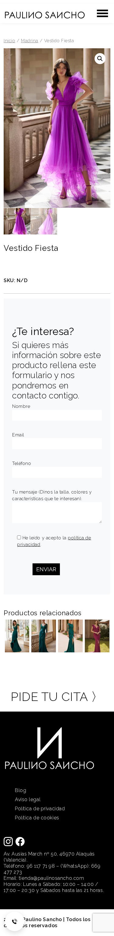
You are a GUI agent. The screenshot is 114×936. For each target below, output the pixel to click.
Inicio (9, 40)
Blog (20, 790)
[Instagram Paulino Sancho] (8, 841)
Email (18, 435)
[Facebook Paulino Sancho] (20, 841)
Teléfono (21, 463)
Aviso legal (27, 799)
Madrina (29, 40)
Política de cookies (37, 818)
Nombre (21, 406)
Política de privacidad (40, 808)
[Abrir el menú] (102, 13)
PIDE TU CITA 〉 (57, 697)
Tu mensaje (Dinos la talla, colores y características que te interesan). (52, 495)
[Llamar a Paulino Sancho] (14, 921)
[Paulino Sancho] (44, 12)
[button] (100, 58)
